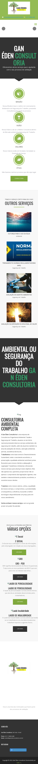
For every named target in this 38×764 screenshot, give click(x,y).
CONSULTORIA (19, 178)
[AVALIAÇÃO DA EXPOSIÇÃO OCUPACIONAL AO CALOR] (19, 322)
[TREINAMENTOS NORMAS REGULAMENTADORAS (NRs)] (19, 261)
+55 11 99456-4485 (30, 17)
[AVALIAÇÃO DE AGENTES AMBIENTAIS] (19, 292)
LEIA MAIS (19, 552)
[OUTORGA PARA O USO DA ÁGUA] (19, 231)
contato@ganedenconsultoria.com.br (13, 17)
